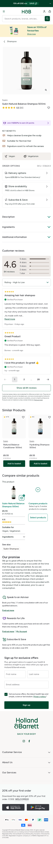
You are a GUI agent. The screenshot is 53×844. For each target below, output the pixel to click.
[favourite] (23, 417)
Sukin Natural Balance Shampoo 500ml (13, 505)
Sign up (26, 705)
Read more (9, 319)
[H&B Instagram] (23, 741)
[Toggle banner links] (50, 3)
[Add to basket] (22, 497)
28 (38, 379)
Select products (38, 517)
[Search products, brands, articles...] (48, 18)
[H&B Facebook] (29, 741)
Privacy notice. (39, 696)
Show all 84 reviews (26, 388)
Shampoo (12, 41)
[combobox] (23, 18)
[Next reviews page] (48, 379)
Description (8, 216)
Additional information (14, 237)
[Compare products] (38, 489)
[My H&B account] (44, 11)
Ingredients (8, 226)
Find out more (38, 400)
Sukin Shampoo (11, 548)
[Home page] (26, 11)
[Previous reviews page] (5, 379)
